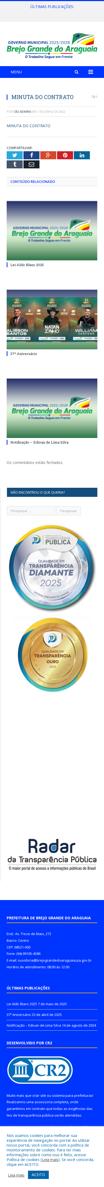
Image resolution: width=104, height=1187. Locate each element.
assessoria (43, 1101)
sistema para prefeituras (72, 1095)
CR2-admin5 (22, 111)
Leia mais (50, 1159)
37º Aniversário (51, 12)
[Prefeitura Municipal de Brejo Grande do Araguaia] (52, 45)
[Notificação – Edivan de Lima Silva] (52, 408)
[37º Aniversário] (52, 319)
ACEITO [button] (38, 1174)
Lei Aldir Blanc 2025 (27, 264)
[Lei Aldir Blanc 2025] (52, 230)
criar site (39, 1095)
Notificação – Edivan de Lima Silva (39, 442)
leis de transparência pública (30, 1115)
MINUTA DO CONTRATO (28, 125)
